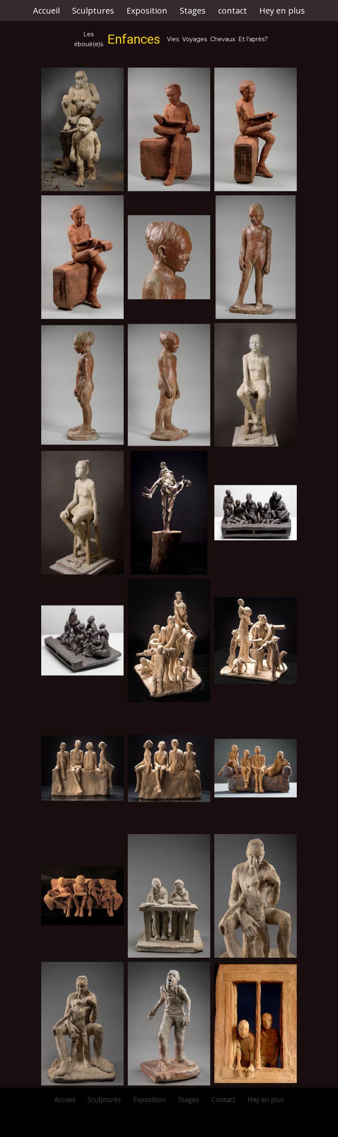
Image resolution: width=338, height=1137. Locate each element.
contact (232, 10)
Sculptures (93, 10)
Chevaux (222, 39)
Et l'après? (253, 39)
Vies (174, 39)
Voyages (194, 39)
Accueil (46, 10)
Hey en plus (282, 10)
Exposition (147, 10)
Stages (193, 10)
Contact (223, 1099)
